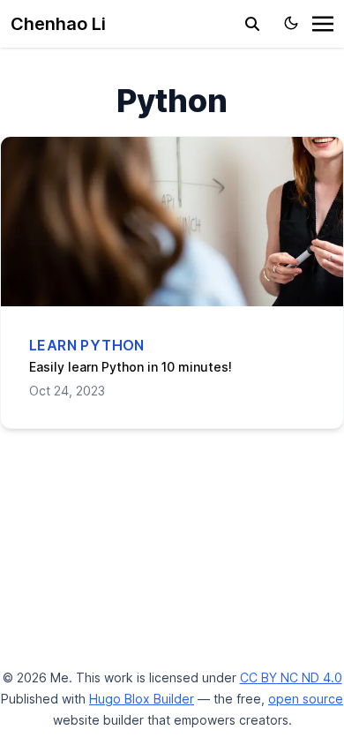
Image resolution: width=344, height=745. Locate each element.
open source (305, 698)
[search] (252, 24)
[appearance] (291, 23)
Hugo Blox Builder (141, 698)
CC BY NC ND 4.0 (291, 677)
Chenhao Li (58, 23)
